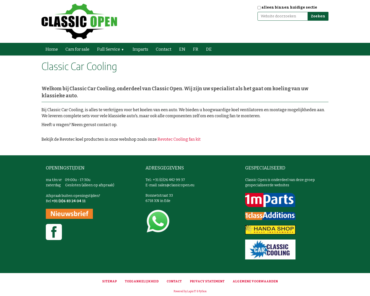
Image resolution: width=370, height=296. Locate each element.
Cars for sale (77, 49)
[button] (125, 49)
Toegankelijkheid (142, 281)
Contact (163, 49)
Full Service (108, 49)
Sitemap (109, 281)
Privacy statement (207, 281)
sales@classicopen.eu (176, 185)
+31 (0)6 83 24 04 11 (69, 201)
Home (51, 49)
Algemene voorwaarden (255, 281)
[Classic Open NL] (79, 21)
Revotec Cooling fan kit (179, 139)
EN (182, 49)
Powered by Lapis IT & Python (190, 291)
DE (209, 49)
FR (195, 49)
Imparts (140, 49)
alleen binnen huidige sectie (289, 7)
